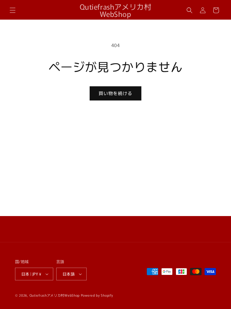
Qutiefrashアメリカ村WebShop (54, 295)
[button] (12, 10)
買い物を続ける (115, 93)
